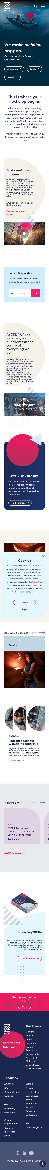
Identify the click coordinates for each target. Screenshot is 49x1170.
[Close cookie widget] (43, 556)
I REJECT (24, 609)
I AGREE (24, 602)
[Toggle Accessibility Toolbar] (42, 1163)
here (34, 591)
